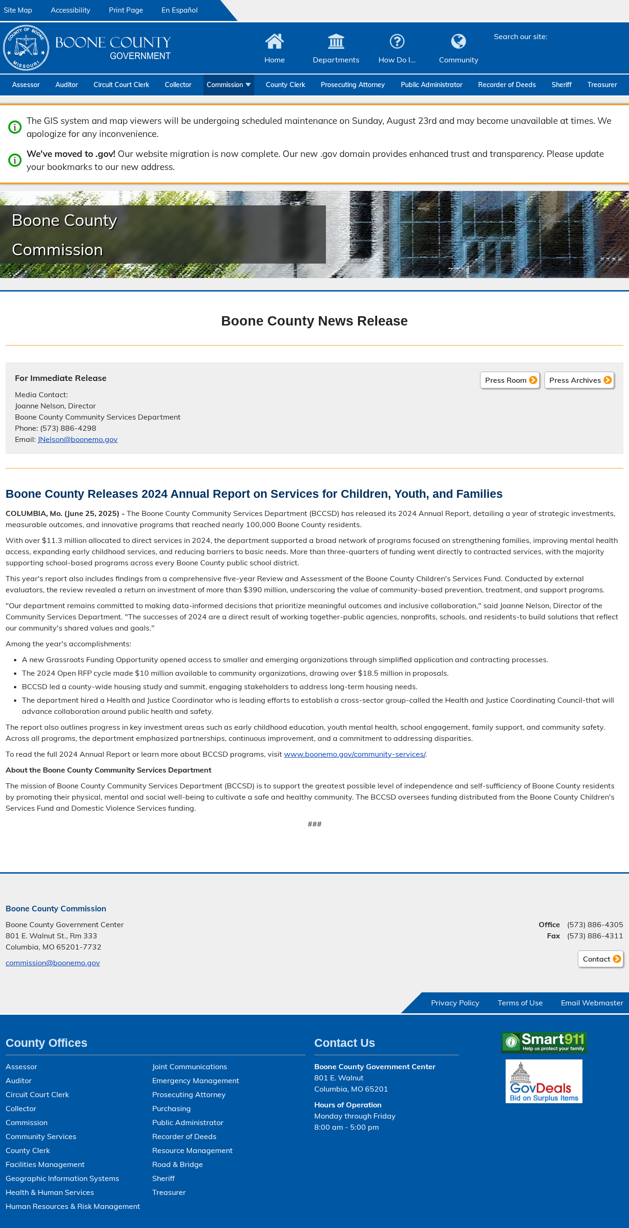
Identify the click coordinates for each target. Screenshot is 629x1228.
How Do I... (397, 59)
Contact (594, 960)
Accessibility (70, 10)
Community (459, 59)
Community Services (41, 1136)
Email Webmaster (592, 1002)
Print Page (126, 10)
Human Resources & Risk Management (73, 1206)
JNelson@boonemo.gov (78, 439)
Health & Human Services (50, 1192)
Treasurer (602, 85)
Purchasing (171, 1108)
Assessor (26, 85)
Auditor (66, 85)
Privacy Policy (455, 1002)
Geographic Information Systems (62, 1178)
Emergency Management (195, 1080)
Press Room (506, 380)
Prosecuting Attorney (353, 85)
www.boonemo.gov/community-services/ (354, 754)
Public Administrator (431, 85)
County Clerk (285, 85)
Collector (178, 85)
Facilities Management (45, 1164)
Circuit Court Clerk (121, 85)
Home (274, 59)
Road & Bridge (177, 1164)
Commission (225, 85)
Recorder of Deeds (507, 85)
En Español (180, 10)
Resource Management (192, 1150)
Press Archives (575, 380)
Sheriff (562, 85)
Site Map (18, 10)
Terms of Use (520, 1002)
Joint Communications (189, 1066)
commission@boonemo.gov (53, 962)
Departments (336, 59)
